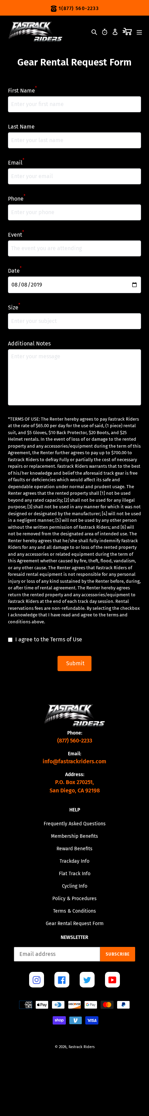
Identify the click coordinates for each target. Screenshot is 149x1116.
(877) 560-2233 (74, 740)
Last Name (21, 126)
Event (16, 234)
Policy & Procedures (74, 899)
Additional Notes (29, 343)
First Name (22, 90)
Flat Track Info (74, 874)
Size (14, 307)
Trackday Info (74, 861)
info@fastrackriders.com (74, 761)
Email (16, 162)
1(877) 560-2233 (78, 8)
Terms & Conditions (74, 911)
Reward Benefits (74, 849)
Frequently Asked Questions (75, 824)
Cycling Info (74, 886)
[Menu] (139, 31)
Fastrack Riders (82, 1047)
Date (14, 270)
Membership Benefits (74, 836)
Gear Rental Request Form (75, 923)
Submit (75, 663)
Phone (16, 198)
